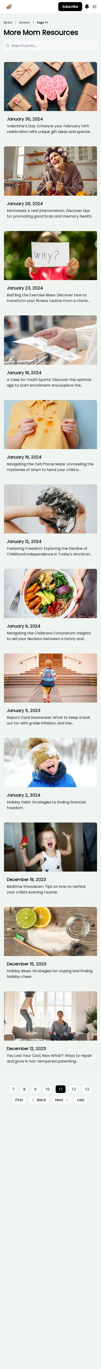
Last (81, 1100)
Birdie (8, 23)
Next (59, 1100)
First (19, 1100)
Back (41, 1100)
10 (47, 1089)
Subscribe (70, 6)
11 (60, 1089)
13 (87, 1089)
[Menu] (87, 5)
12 (74, 1089)
